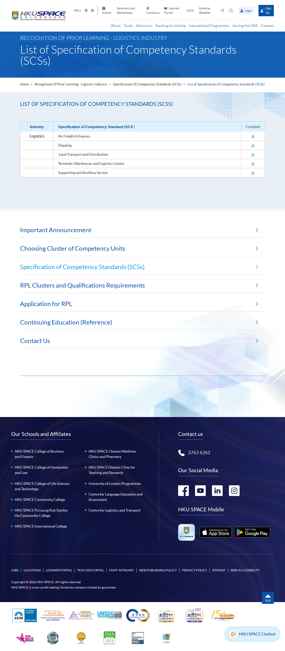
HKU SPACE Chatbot (257, 634)
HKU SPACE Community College (40, 500)
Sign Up (268, 10)
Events (106, 12)
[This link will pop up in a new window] (216, 532)
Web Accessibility (245, 570)
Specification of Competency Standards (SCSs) (147, 84)
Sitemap (218, 570)
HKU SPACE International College (41, 526)
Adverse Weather (205, 10)
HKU (77, 10)
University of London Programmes (115, 484)
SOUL (190, 10)
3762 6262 (199, 452)
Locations (153, 12)
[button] (231, 10)
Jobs (14, 570)
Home (24, 84)
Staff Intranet (121, 570)
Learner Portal (172, 10)
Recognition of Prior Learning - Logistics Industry (71, 84)
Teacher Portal (90, 570)
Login (248, 10)
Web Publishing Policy (158, 570)
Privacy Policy (194, 570)
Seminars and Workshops (126, 10)
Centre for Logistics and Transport (115, 510)
